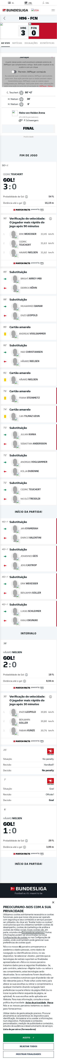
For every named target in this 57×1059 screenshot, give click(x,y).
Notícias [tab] (17, 43)
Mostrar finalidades (28, 1054)
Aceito (26, 1038)
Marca (50, 1003)
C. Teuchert (12, 93)
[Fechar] (53, 902)
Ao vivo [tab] (5, 43)
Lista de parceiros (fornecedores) (19, 1029)
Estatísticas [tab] (47, 43)
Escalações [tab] (31, 43)
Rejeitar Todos (28, 1046)
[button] (53, 10)
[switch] (14, 71)
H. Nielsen (13, 99)
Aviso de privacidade (35, 1003)
